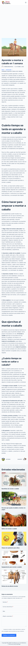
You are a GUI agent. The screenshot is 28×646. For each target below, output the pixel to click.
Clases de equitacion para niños (11, 548)
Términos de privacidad (14, 644)
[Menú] (25, 2)
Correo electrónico (8, 606)
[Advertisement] (14, 20)
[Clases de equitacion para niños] (14, 539)
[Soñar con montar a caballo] (14, 519)
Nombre (5, 602)
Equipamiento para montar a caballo (12, 567)
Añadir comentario (8, 616)
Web (4, 611)
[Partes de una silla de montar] (14, 577)
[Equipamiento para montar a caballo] (14, 558)
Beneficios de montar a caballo (10, 488)
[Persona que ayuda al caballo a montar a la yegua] (14, 499)
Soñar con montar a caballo (9, 528)
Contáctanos (23, 642)
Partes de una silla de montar (10, 586)
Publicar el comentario (9, 635)
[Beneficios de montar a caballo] (14, 479)
